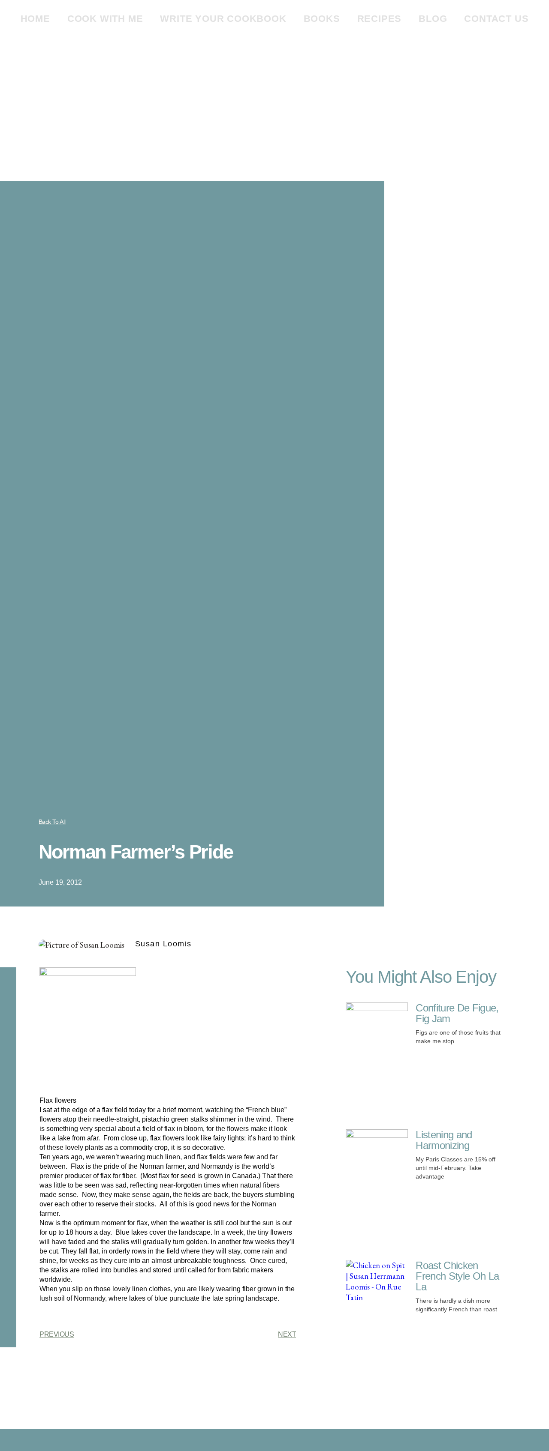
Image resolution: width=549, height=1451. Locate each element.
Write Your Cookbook (223, 18)
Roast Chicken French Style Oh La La (457, 1276)
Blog (433, 18)
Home (35, 18)
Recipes (379, 18)
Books (322, 18)
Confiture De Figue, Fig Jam (457, 1013)
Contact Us (496, 18)
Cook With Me (105, 18)
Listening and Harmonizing (444, 1140)
